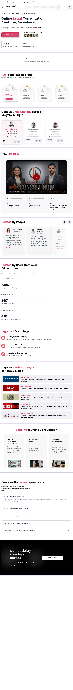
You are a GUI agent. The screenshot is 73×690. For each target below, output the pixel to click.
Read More (9, 248)
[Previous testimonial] (64, 222)
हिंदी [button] (7, 2)
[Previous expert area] (2, 93)
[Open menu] (2, 7)
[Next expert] (71, 132)
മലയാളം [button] (23, 2)
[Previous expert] (2, 132)
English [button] (3, 2)
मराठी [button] (33, 2)
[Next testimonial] (70, 222)
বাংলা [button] (11, 2)
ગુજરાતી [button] (29, 2)
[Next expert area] (71, 93)
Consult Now (52, 558)
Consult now (10, 35)
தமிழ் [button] (14, 2)
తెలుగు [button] (18, 2)
